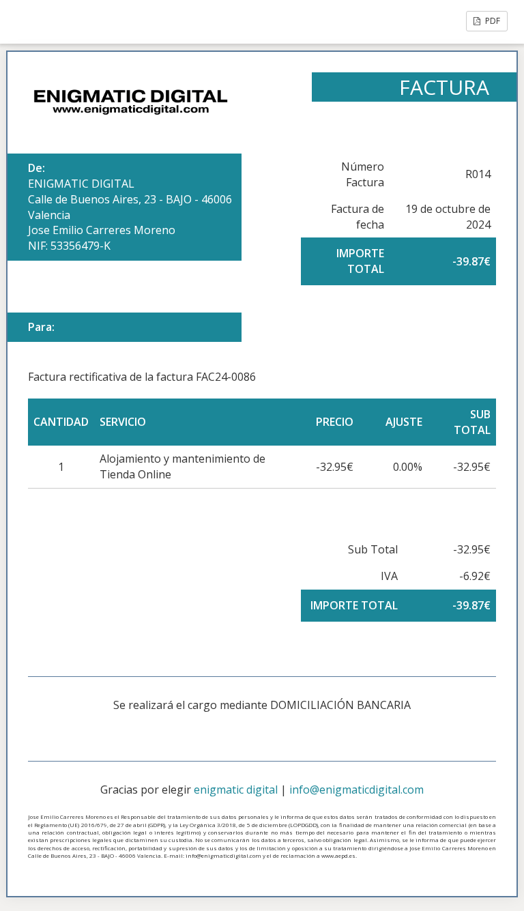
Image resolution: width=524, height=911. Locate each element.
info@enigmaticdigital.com (356, 789)
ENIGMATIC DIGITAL (81, 183)
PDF (491, 21)
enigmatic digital (236, 789)
